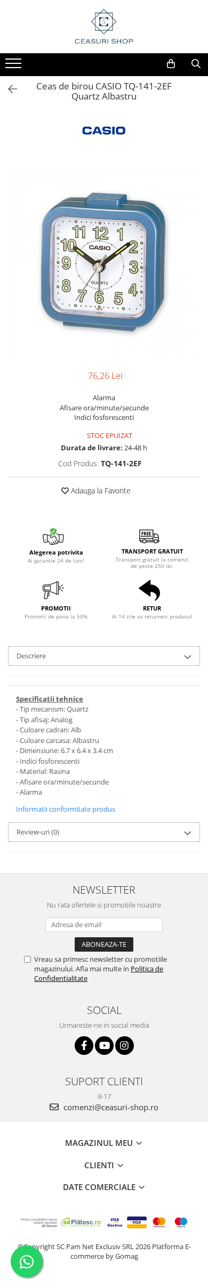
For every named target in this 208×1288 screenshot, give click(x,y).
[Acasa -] (104, 26)
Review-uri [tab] (38, 832)
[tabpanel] (104, 263)
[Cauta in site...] (196, 64)
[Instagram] (124, 1045)
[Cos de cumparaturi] (170, 64)
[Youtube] (104, 1045)
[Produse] (14, 67)
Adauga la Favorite (100, 490)
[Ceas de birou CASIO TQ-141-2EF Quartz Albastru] (104, 263)
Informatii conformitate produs (65, 809)
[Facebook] (84, 1045)
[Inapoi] (8, 89)
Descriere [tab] (31, 655)
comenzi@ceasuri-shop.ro (109, 1107)
